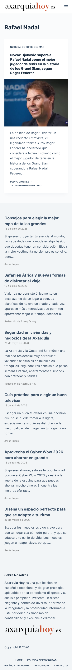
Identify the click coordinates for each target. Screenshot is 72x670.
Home (19, 660)
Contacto (61, 665)
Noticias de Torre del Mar (27, 46)
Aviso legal (42, 665)
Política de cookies (17, 665)
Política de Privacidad (42, 660)
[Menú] (66, 6)
